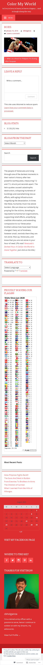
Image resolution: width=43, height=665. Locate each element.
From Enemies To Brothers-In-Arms (19, 481)
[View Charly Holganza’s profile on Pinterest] (24, 560)
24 (6, 525)
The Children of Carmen (14, 485)
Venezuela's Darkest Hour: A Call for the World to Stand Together (19, 246)
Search (7, 153)
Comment (31, 97)
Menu (10, 17)
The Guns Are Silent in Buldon (17, 478)
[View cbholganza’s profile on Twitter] (12, 560)
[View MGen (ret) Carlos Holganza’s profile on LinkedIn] (30, 560)
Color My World (21, 4)
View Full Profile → (12, 635)
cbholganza (27, 31)
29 (31, 525)
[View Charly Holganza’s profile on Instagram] (18, 560)
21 (26, 521)
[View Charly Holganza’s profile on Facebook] (6, 560)
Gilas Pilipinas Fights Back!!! (16, 475)
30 (36, 525)
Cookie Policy (11, 656)
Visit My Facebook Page (19, 540)
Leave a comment (13, 33)
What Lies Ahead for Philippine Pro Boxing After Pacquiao (20, 59)
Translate (23, 271)
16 (36, 518)
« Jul (20, 532)
